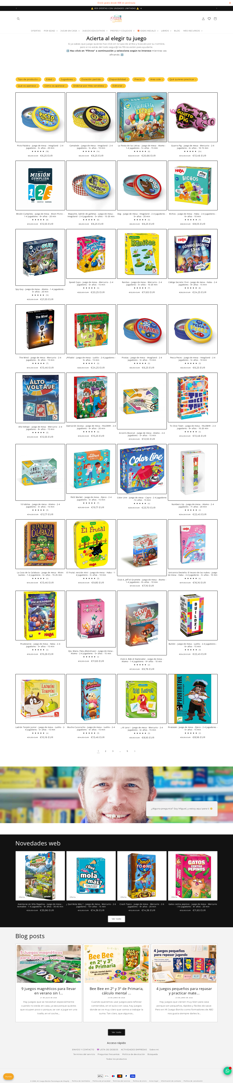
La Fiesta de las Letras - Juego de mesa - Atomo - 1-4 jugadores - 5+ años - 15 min (142, 146)
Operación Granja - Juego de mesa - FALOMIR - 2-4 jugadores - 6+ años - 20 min (91, 427)
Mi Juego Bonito (44, 1081)
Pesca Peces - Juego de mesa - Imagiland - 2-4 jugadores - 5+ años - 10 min (192, 358)
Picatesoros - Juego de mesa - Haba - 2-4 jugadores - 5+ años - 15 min (40, 645)
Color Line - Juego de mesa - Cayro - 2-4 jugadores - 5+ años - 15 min (142, 498)
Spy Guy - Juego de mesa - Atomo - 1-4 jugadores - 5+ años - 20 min (40, 290)
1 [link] (98, 751)
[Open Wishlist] (209, 19)
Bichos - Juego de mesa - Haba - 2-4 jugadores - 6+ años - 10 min (192, 215)
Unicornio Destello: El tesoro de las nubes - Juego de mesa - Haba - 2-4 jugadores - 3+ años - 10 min (192, 573)
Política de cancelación (193, 1081)
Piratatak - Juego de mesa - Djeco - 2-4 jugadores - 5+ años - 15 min (193, 728)
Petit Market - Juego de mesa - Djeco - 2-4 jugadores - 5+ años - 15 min (91, 498)
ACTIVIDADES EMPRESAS (134, 1049)
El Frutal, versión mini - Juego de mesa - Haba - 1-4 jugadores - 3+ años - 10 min (91, 573)
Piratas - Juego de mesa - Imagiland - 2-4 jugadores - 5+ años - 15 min (142, 358)
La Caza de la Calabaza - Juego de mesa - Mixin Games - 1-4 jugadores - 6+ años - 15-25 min (40, 573)
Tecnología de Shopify (60, 1081)
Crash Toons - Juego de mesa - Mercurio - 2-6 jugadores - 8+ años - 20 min (142, 905)
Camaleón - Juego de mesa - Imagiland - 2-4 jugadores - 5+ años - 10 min (91, 146)
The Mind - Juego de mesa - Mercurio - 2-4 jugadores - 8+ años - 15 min (40, 358)
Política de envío (140, 1081)
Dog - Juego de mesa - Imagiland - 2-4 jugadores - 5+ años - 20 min (141, 215)
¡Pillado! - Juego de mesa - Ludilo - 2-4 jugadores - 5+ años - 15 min (91, 358)
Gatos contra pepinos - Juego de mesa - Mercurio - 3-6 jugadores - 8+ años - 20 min (193, 905)
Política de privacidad (101, 1081)
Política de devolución (133, 1054)
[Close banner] (230, 3)
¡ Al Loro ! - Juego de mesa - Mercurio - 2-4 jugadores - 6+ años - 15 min (142, 728)
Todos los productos (116, 1059)
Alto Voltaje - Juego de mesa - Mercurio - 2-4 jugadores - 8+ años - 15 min (40, 428)
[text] (116, 3)
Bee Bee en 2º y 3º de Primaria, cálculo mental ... (116, 990)
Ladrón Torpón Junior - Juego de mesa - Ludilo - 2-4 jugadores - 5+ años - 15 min (40, 728)
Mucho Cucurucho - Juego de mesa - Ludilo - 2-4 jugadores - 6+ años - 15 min (91, 728)
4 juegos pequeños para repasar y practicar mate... (184, 990)
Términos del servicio (121, 1081)
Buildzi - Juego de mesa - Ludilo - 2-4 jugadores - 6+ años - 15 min (193, 645)
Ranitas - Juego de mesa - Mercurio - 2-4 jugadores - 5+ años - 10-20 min (142, 283)
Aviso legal (153, 1081)
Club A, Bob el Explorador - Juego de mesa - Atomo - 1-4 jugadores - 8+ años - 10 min (141, 660)
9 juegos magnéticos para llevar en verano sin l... (48, 990)
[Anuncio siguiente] (217, 8)
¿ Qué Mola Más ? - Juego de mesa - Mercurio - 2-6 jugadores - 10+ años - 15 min (91, 905)
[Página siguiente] (135, 751)
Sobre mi (154, 1049)
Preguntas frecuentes (109, 1054)
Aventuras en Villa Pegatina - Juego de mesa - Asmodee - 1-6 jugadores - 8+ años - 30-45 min (40, 905)
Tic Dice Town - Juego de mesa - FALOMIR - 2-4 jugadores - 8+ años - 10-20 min (193, 427)
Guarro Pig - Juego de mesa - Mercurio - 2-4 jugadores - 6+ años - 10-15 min (192, 146)
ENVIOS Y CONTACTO (83, 1049)
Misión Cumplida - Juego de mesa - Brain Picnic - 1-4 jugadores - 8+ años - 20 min (40, 215)
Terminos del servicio (84, 1054)
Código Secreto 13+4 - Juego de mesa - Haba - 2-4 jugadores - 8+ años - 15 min (192, 283)
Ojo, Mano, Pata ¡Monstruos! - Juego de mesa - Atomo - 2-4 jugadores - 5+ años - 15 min (91, 652)
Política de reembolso (81, 1081)
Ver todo (116, 919)
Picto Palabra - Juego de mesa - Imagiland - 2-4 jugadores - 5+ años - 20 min (40, 146)
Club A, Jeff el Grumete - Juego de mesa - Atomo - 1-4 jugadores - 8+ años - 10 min (142, 581)
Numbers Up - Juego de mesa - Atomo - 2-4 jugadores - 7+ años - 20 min (193, 505)
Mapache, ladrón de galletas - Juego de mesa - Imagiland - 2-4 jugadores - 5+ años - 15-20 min (91, 215)
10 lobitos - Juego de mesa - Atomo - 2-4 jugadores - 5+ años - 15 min (40, 505)
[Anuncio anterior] (16, 8)
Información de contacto (171, 1081)
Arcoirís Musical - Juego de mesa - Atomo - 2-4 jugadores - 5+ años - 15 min (142, 434)
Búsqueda (153, 1054)
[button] (18, 19)
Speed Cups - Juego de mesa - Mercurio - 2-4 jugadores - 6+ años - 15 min (91, 283)
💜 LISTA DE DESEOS (107, 1049)
